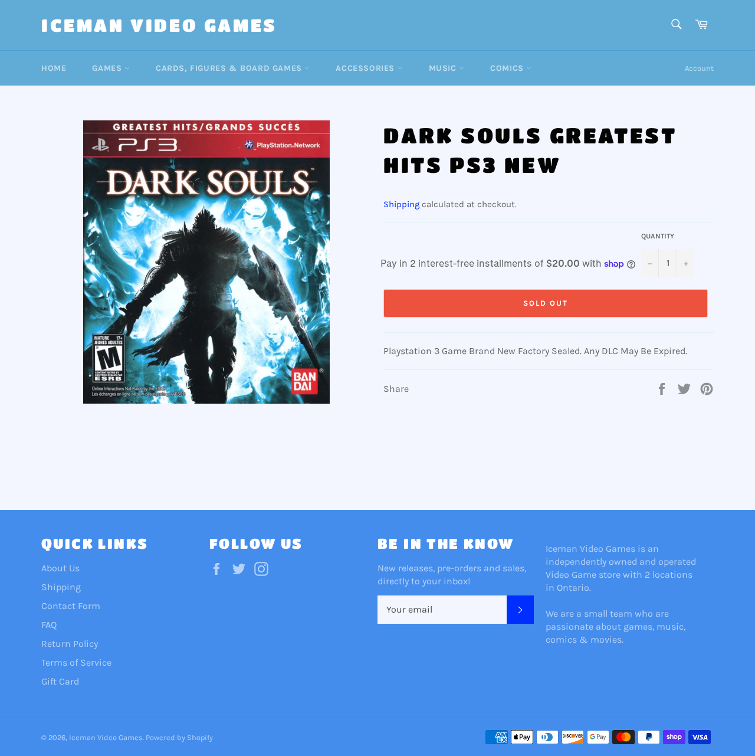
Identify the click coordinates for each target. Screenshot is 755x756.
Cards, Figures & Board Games (230, 68)
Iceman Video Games (159, 25)
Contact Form (70, 605)
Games (108, 68)
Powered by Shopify (179, 737)
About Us (60, 568)
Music (444, 68)
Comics (508, 68)
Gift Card (60, 681)
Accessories (366, 68)
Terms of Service (76, 662)
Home (53, 68)
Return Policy (69, 643)
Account (699, 68)
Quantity (657, 236)
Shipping (401, 204)
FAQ (49, 624)
